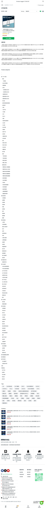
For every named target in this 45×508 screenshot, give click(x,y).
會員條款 (21, 472)
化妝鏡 (4, 111)
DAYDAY (37, 386)
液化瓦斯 (37, 395)
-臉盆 (3, 153)
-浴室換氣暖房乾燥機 (6, 103)
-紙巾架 (3, 248)
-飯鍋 (3, 217)
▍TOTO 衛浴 (3, 76)
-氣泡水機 (4, 286)
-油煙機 (3, 200)
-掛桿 (3, 231)
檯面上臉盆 (5, 162)
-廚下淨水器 (4, 279)
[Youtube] (8, 470)
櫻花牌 (26, 395)
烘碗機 (22, 398)
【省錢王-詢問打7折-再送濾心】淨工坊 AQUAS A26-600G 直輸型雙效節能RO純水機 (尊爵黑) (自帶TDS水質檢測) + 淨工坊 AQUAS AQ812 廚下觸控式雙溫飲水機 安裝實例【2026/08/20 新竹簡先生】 (22, 54)
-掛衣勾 (3, 312)
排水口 (4, 116)
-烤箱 (3, 206)
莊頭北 (8, 400)
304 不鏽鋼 (17, 386)
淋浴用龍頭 (5, 186)
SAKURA (23, 388)
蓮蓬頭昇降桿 (5, 193)
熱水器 (3, 376)
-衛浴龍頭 (4, 330)
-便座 (3, 78)
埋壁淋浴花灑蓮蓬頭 (6, 173)
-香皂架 (3, 339)
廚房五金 (4, 393)
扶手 (3, 114)
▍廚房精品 (3, 220)
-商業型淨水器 (4, 275)
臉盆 (3, 400)
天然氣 (14, 391)
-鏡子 (3, 334)
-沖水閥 (3, 100)
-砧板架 (3, 244)
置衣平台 (4, 131)
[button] (8, 38)
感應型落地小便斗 (6, 98)
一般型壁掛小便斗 (6, 89)
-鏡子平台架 (4, 337)
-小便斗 (3, 87)
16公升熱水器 (9, 386)
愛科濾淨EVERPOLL (24, 393)
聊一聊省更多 (5, 454)
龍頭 (35, 400)
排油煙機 (32, 393)
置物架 (38, 398)
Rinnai (11, 388)
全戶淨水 (3, 370)
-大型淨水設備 (4, 277)
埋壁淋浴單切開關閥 (6, 171)
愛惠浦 (10, 393)
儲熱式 (4, 391)
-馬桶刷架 (4, 341)
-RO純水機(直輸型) (5, 268)
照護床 (4, 129)
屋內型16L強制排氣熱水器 (23, 391)
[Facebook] (2, 470)
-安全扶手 (4, 310)
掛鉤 (3, 118)
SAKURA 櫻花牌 (31, 388)
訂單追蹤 (28, 476)
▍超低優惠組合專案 (5, 354)
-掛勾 (3, 228)
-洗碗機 (3, 202)
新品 (3, 297)
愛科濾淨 (15, 393)
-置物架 (3, 321)
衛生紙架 (4, 138)
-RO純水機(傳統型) (5, 266)
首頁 (5, 507)
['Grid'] (40, 11)
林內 (38, 393)
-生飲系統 (4, 290)
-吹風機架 (4, 308)
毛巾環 (4, 125)
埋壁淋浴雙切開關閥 (6, 175)
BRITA (23, 386)
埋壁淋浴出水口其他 (6, 169)
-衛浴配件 (4, 328)
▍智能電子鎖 (3, 259)
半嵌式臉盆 (5, 158)
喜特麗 (9, 391)
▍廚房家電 (3, 195)
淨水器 (12, 398)
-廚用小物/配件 (4, 226)
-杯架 (3, 235)
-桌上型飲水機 (4, 281)
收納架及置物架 (5, 120)
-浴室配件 (4, 105)
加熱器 (3, 372)
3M (3, 386)
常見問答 (21, 476)
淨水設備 (3, 374)
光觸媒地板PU (5, 94)
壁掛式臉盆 (5, 160)
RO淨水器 (17, 388)
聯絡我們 (28, 474)
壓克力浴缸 (5, 142)
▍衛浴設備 (3, 343)
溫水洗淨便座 (5, 83)
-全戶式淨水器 (4, 270)
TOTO (38, 388)
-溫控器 (3, 348)
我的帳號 (39, 507)
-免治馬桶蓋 (4, 345)
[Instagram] (5, 470)
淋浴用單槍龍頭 (5, 398)
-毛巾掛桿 (4, 314)
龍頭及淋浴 (5, 403)
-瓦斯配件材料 (4, 363)
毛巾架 (4, 122)
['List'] (43, 11)
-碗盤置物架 (4, 246)
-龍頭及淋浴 (4, 164)
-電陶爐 (3, 215)
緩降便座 (4, 85)
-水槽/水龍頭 (4, 237)
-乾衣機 (3, 301)
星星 (2, 365)
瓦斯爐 (33, 398)
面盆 (25, 400)
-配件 (3, 211)
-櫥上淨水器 (4, 284)
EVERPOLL (5, 388)
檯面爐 (16, 395)
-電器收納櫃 (4, 303)
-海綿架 (3, 242)
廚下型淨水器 (33, 391)
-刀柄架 (3, 222)
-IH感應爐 (4, 197)
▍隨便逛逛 (3, 356)
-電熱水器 (4, 352)
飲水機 (30, 400)
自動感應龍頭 (5, 191)
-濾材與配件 (4, 288)
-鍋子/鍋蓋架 (4, 255)
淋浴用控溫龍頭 (5, 184)
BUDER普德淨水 (30, 386)
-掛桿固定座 (4, 233)
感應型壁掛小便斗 (6, 96)
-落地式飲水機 (4, 292)
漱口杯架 (4, 127)
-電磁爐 (3, 213)
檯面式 (11, 395)
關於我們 (28, 472)
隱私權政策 (22, 474)
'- (1, 74)
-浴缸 (3, 140)
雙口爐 (14, 400)
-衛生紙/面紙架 (4, 332)
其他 (3, 107)
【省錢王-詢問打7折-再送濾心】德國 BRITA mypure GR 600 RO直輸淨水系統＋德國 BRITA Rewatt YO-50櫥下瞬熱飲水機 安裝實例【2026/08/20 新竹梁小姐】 (22, 45)
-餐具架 (3, 257)
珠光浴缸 (4, 147)
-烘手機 (3, 151)
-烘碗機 (3, 204)
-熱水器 (3, 350)
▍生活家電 (3, 299)
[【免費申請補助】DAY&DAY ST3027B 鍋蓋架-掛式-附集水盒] (8, 21)
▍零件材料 (3, 359)
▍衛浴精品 (3, 306)
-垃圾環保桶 (4, 224)
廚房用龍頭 (5, 178)
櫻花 (21, 395)
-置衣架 (3, 323)
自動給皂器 (5, 136)
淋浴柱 (4, 182)
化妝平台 (4, 109)
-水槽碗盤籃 (4, 239)
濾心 (17, 398)
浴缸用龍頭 (5, 180)
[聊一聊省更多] (5, 451)
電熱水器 (19, 400)
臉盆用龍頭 (5, 189)
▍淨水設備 (3, 264)
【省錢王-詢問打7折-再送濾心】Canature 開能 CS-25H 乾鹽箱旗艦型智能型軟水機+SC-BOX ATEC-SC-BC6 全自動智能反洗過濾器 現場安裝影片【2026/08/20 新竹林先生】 (22, 59)
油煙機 (31, 395)
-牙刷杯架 (4, 319)
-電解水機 (4, 295)
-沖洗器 (3, 317)
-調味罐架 (4, 253)
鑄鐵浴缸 (4, 149)
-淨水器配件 (4, 361)
